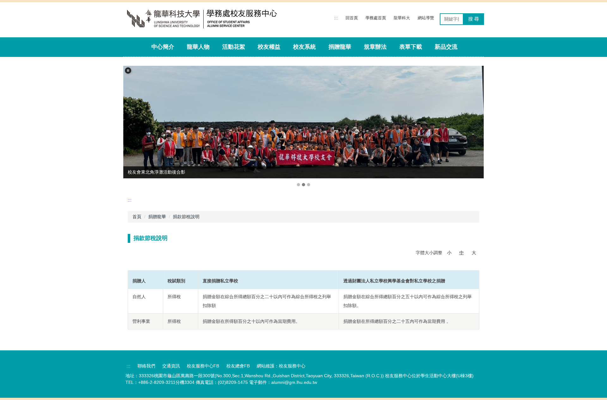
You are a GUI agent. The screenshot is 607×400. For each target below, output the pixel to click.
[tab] (298, 185)
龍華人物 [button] (198, 47)
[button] (128, 70)
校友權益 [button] (269, 47)
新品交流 (446, 47)
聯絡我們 (146, 365)
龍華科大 (402, 17)
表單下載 (410, 47)
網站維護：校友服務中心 (281, 365)
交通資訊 (171, 365)
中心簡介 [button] (162, 47)
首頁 (136, 216)
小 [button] (449, 252)
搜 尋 (473, 19)
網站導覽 (426, 17)
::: (336, 17)
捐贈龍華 (157, 216)
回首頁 (352, 17)
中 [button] (461, 252)
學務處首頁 (375, 17)
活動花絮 (233, 47)
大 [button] (474, 252)
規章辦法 (375, 47)
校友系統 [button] (304, 47)
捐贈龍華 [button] (339, 47)
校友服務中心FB (203, 365)
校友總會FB (238, 365)
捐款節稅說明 (186, 216)
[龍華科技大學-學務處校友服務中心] (206, 19)
